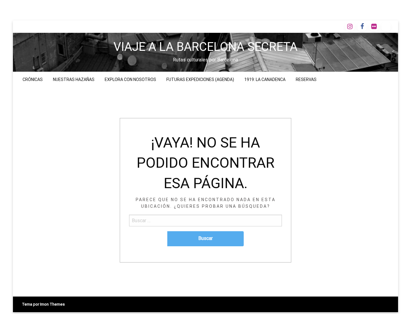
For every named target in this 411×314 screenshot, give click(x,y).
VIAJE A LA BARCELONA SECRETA (205, 47)
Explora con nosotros (130, 79)
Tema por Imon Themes (43, 304)
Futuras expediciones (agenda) (200, 79)
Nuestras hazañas (73, 79)
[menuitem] (32, 79)
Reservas (306, 79)
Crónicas (33, 79)
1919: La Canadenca (265, 79)
